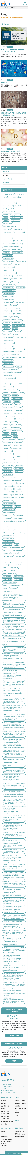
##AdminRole (6, 384)
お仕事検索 (18, 1106)
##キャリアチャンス (8, 360)
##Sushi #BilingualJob (8, 535)
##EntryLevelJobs (7, 331)
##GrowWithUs (18, 352)
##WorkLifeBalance (8, 474)
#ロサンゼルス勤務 (7, 223)
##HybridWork (17, 372)
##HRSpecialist (7, 401)
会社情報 (3, 1131)
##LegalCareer (20, 261)
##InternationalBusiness (9, 582)
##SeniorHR (6, 398)
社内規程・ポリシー (6, 1119)
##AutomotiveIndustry (9, 512)
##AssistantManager (8, 460)
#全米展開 (5, 217)
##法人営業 (21, 483)
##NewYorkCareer (7, 410)
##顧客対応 (5, 448)
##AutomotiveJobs (8, 500)
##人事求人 (12, 416)
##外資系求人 (16, 427)
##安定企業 (18, 489)
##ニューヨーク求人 (16, 424)
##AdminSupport (7, 238)
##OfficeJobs (6, 334)
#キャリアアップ (16, 220)
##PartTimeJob (7, 229)
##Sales (16, 530)
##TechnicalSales (7, 544)
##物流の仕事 (6, 325)
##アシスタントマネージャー (10, 462)
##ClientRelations (17, 445)
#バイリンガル (13, 197)
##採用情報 (5, 433)
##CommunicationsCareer (9, 559)
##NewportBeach (7, 579)
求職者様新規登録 (19, 1136)
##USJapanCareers (8, 296)
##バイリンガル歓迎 (8, 244)
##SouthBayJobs (7, 468)
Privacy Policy (4, 1136)
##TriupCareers (17, 451)
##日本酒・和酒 (7, 570)
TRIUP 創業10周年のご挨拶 (10, 151)
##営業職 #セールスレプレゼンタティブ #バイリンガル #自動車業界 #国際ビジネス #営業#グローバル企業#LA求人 (14, 620)
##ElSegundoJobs (7, 375)
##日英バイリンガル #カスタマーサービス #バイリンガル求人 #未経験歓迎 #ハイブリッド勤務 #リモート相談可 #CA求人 (14, 649)
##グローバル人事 (7, 430)
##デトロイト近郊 (17, 486)
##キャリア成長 (18, 430)
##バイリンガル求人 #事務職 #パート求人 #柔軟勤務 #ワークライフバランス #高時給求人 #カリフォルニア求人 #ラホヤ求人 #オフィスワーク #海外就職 (14, 818)
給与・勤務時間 (5, 1106)
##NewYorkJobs (7, 232)
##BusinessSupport (8, 363)
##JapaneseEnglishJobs (9, 290)
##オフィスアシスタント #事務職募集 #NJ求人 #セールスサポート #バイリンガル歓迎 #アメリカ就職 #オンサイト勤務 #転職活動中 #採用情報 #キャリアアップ (14, 683)
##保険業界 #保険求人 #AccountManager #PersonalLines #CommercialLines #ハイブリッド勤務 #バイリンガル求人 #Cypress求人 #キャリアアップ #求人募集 (13, 1000)
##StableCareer (7, 524)
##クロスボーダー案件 (16, 279)
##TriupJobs (14, 369)
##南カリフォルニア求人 (18, 547)
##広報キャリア (7, 568)
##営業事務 (15, 328)
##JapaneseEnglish (8, 255)
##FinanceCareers (7, 471)
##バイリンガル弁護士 (8, 267)
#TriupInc (5, 208)
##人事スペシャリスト (8, 419)
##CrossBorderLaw (8, 258)
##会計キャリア (19, 471)
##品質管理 (14, 305)
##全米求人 (5, 369)
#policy (5, 197)
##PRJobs (15, 553)
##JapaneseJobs (18, 229)
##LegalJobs (6, 252)
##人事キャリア (20, 419)
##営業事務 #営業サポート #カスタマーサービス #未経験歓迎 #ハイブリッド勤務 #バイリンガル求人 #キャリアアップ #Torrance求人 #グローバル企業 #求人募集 (14, 950)
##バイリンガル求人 (8, 314)
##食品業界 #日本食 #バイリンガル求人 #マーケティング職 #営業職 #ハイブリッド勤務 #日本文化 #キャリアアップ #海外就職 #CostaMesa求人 (14, 901)
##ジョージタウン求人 (8, 343)
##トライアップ (7, 436)
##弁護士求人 (17, 264)
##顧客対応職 (6, 328)
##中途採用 (5, 316)
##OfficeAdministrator (9, 226)
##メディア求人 (19, 562)
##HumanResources (17, 398)
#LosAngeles (14, 208)
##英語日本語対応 (7, 319)
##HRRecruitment (7, 404)
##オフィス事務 (19, 241)
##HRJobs (15, 395)
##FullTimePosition (8, 337)
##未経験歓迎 (13, 588)
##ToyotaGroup (19, 349)
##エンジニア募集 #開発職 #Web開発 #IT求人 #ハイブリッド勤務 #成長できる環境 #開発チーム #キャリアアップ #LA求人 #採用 (14, 633)
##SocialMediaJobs (8, 556)
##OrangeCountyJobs (8, 261)
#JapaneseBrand (7, 206)
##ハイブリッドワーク (17, 495)
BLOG (6, 7)
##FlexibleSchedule (19, 235)
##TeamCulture (7, 518)
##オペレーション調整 (18, 392)
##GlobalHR (6, 413)
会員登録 (17, 1113)
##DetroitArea (18, 515)
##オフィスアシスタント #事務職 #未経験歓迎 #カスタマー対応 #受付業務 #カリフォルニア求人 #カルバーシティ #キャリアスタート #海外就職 (14, 786)
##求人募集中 (6, 357)
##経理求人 (18, 457)
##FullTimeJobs (7, 576)
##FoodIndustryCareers (9, 284)
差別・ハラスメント (6, 1111)
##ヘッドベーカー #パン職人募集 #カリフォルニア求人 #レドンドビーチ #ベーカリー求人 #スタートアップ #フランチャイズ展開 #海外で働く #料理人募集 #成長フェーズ (14, 700)
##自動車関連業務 (7, 352)
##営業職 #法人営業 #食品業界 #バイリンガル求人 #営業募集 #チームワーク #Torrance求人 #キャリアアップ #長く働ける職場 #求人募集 (14, 984)
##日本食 (15, 568)
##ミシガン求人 (7, 486)
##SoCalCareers (20, 556)
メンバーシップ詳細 (14, 1035)
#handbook (19, 194)
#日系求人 (17, 214)
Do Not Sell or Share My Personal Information (6, 1143)
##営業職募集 (17, 480)
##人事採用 (5, 422)
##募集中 (15, 436)
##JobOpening (7, 521)
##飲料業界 (19, 442)
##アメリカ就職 (6, 276)
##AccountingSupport (9, 378)
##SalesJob (18, 506)
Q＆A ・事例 (4, 1124)
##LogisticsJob (18, 322)
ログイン (17, 1115)
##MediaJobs (6, 553)
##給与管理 (14, 422)
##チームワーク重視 (19, 497)
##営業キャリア (18, 492)
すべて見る (3, 1101)
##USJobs (19, 366)
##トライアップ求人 (8, 454)
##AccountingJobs (8, 457)
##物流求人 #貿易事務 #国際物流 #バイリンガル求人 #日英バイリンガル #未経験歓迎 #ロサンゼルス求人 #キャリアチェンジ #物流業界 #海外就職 (14, 933)
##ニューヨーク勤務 (8, 241)
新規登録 (14, 1061)
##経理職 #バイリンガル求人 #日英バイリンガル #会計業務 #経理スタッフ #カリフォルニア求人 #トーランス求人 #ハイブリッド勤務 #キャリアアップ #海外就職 (14, 801)
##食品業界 (17, 308)
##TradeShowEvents (16, 448)
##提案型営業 (18, 550)
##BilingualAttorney (17, 252)
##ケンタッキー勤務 (8, 349)
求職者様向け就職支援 (20, 1103)
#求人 (20, 197)
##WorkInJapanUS (18, 524)
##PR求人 (5, 565)
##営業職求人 (21, 439)
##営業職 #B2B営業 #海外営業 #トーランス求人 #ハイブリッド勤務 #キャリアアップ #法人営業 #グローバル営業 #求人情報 (14, 851)
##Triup (5, 416)
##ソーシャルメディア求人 (17, 565)
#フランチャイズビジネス (17, 217)
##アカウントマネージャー (9, 483)
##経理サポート (7, 392)
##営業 (16, 544)
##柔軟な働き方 (7, 246)
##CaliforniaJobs (18, 576)
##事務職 (5, 588)
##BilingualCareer (7, 506)
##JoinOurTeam (7, 530)
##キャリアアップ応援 (8, 354)
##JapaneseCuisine (19, 532)
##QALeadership (20, 287)
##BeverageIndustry (8, 442)
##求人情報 (5, 305)
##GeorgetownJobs (8, 340)
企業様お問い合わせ (20, 1134)
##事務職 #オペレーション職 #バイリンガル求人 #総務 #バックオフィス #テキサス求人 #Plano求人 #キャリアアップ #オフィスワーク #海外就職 (14, 884)
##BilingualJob (7, 372)
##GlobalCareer (19, 579)
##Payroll (17, 404)
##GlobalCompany (18, 518)
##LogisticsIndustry (8, 465)
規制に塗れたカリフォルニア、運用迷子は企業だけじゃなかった (13, 114)
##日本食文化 (6, 547)
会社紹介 (4, 82)
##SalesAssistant (17, 570)
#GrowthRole (17, 206)
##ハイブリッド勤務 (17, 384)
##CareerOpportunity (18, 357)
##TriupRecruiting (19, 232)
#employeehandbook (8, 194)
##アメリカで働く (7, 322)
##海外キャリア (7, 427)
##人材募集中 (14, 316)
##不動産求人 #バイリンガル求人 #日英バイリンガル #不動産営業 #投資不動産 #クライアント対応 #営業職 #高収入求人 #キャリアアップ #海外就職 (14, 835)
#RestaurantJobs (18, 200)
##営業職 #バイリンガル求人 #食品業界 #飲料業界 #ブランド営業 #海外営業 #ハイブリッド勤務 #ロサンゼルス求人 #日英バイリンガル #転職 (14, 867)
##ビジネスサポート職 (8, 366)
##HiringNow (17, 249)
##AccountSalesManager (9, 503)
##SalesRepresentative (9, 439)
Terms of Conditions (6, 1139)
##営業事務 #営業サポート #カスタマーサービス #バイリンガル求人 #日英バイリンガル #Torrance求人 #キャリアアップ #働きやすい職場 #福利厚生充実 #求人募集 (14, 968)
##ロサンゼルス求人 (8, 550)
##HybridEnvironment (8, 527)
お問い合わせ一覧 (19, 1131)
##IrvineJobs (14, 281)
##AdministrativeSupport (9, 573)
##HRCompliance (16, 413)
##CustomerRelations (8, 541)
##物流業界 (19, 465)
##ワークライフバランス (9, 477)
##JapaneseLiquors (8, 562)
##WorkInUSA (6, 445)
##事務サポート (17, 246)
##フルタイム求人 (20, 337)
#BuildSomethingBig (8, 211)
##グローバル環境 (7, 492)
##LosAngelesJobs (7, 538)
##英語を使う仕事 (7, 585)
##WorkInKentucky (8, 346)
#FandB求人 (6, 220)
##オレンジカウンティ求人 (9, 273)
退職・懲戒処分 (5, 1116)
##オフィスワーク (17, 334)
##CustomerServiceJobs (18, 325)
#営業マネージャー (7, 214)
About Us (3, 1134)
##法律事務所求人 (17, 276)
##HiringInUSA (18, 319)
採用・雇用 (3, 1103)
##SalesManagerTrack (19, 521)
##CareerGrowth (20, 302)
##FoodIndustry (7, 532)
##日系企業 (18, 314)
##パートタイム (18, 238)
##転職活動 (14, 433)
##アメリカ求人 (6, 591)
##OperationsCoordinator (9, 381)
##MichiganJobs (7, 515)
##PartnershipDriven (8, 293)
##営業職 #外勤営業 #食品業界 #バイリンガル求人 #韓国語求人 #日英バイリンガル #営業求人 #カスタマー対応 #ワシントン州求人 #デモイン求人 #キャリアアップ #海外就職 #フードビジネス (14, 753)
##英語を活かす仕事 (8, 489)
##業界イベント (7, 451)
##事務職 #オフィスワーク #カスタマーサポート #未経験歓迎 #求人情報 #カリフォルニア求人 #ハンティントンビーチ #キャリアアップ (14, 770)
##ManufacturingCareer (9, 509)
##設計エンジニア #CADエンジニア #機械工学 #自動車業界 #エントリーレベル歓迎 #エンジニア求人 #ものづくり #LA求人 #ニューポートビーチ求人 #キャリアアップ (14, 717)
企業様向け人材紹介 (20, 1101)
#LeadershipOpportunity (9, 203)
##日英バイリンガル (8, 270)
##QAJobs (5, 281)
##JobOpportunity (8, 302)
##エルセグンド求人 (8, 387)
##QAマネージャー (7, 308)
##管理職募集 (6, 395)
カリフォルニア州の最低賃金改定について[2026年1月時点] (13, 50)
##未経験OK (18, 331)
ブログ (17, 1120)
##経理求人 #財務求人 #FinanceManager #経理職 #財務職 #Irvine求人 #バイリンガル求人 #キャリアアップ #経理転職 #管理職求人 (14, 917)
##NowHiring (20, 354)
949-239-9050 (7, 1084)
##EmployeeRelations (8, 407)
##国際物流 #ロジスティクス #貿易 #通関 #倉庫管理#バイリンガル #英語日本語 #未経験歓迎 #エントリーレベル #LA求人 (13, 604)
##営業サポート (18, 585)
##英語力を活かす (7, 249)
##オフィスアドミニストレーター (11, 389)
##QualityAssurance (8, 287)
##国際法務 (5, 279)
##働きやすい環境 (7, 497)
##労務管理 (5, 424)
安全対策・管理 (5, 1113)
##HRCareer (17, 401)
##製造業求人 (6, 495)
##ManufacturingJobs (8, 299)
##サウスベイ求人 (19, 468)
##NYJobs (19, 407)
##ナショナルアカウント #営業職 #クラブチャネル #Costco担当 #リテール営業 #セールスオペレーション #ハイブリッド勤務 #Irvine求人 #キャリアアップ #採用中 (14, 665)
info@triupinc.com (8, 1091)
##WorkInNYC (18, 410)
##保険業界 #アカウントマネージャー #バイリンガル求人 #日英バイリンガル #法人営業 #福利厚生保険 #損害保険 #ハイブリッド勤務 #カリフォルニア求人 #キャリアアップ (14, 734)
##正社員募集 (6, 311)
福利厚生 (3, 1108)
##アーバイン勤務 (16, 311)
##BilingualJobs (7, 235)
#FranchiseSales (7, 200)
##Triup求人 (18, 244)
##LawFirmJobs (7, 264)
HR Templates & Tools (7, 1121)
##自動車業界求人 (7, 480)
